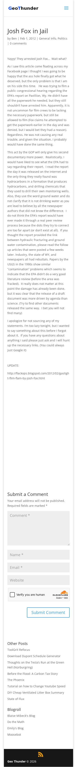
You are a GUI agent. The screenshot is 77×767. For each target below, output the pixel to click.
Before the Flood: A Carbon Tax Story (32, 674)
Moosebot (14, 734)
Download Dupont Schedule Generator (34, 656)
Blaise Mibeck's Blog (21, 716)
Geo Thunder (16, 761)
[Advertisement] (38, 434)
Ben (14, 38)
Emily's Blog (15, 728)
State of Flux (15, 699)
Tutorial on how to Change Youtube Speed (36, 686)
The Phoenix (15, 680)
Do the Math (15, 722)
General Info (47, 38)
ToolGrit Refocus (18, 650)
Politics (62, 38)
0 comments (18, 43)
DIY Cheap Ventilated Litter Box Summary (35, 692)
